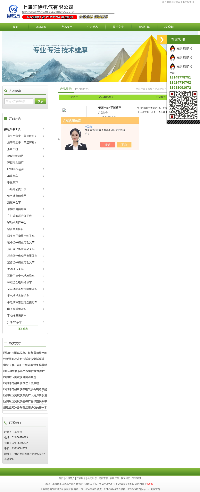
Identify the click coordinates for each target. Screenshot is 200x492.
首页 (15, 26)
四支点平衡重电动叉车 (21, 235)
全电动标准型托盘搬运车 (22, 289)
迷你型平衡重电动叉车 (21, 262)
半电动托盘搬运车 (18, 295)
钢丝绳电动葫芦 (16, 195)
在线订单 (144, 26)
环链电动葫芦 (15, 162)
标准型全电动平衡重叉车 (22, 255)
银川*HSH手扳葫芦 (109, 107)
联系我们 (189, 2)
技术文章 (118, 26)
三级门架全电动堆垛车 (21, 275)
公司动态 (92, 26)
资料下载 (103, 478)
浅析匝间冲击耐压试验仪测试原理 (23, 358)
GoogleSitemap (126, 483)
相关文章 (15, 343)
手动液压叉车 (15, 269)
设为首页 (178, 2)
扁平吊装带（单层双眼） (22, 135)
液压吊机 (12, 149)
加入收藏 (166, 2)
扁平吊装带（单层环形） (22, 142)
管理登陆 (136, 478)
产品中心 (159, 89)
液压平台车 (14, 202)
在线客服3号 (183, 66)
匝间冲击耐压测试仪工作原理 (21, 383)
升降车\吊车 (14, 322)
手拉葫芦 (12, 182)
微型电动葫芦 (15, 155)
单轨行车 (12, 175)
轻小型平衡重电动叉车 (21, 242)
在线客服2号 (183, 57)
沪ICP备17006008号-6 (105, 483)
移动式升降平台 (16, 222)
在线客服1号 (183, 48)
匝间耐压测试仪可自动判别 (19, 377)
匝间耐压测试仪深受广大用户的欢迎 (25, 395)
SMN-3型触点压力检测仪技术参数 (24, 371)
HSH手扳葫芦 (15, 169)
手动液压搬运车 (16, 315)
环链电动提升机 (16, 189)
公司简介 (41, 26)
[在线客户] (162, 39)
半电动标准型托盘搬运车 (22, 302)
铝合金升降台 (15, 229)
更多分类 (23, 328)
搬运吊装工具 (12, 129)
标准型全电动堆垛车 (19, 282)
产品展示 (66, 26)
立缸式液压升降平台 (19, 215)
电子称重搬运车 (16, 309)
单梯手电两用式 (16, 209)
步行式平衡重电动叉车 (21, 249)
